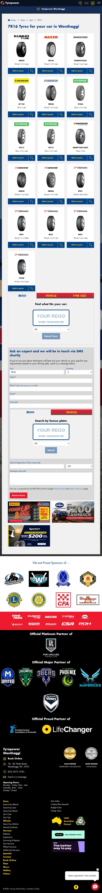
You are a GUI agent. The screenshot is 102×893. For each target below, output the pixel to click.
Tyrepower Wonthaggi (53, 8)
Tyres (5, 801)
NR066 (51, 191)
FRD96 (51, 104)
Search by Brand (10, 811)
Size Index (55, 801)
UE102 (51, 61)
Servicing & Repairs (11, 840)
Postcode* (14, 402)
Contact (7, 856)
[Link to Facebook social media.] (76, 887)
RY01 (80, 191)
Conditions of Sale (33, 889)
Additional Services (11, 850)
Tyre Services (8, 843)
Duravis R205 (80, 61)
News (6, 867)
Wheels (7, 820)
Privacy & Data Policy (17, 889)
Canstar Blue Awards (59, 804)
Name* (13, 377)
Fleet (5, 863)
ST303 (80, 104)
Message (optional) (18, 471)
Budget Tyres (56, 807)
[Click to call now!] (80, 3)
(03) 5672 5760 (16, 771)
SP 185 (22, 104)
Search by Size (9, 807)
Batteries (6, 834)
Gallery (7, 870)
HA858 (22, 191)
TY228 (21, 278)
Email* (13, 394)
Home (13, 20)
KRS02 (21, 61)
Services (7, 830)
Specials (7, 853)
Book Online (9, 860)
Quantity (69, 368)
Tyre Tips (7, 817)
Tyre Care (7, 814)
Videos (6, 873)
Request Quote (18, 495)
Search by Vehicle (10, 804)
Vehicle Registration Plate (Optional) (25, 462)
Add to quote (18, 71)
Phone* (24, 385)
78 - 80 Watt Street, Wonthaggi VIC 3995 (18, 765)
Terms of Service (76, 488)
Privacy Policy (59, 488)
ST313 (21, 148)
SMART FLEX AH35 (80, 148)
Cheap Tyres (56, 811)
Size (11, 368)
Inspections (7, 837)
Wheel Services (9, 847)
